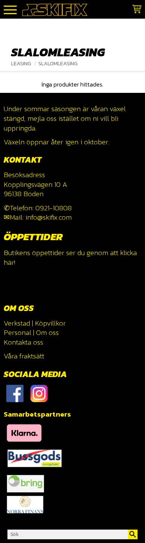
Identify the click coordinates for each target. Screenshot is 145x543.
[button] (10, 10)
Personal (17, 332)
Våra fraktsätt (24, 356)
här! (9, 262)
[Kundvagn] (135, 10)
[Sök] (133, 534)
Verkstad (17, 323)
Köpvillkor (50, 323)
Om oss (47, 332)
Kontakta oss (23, 342)
